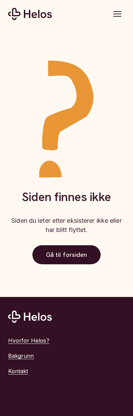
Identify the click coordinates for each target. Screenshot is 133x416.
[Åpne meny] (117, 14)
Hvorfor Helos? (28, 340)
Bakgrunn (21, 355)
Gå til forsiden (66, 255)
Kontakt (18, 371)
